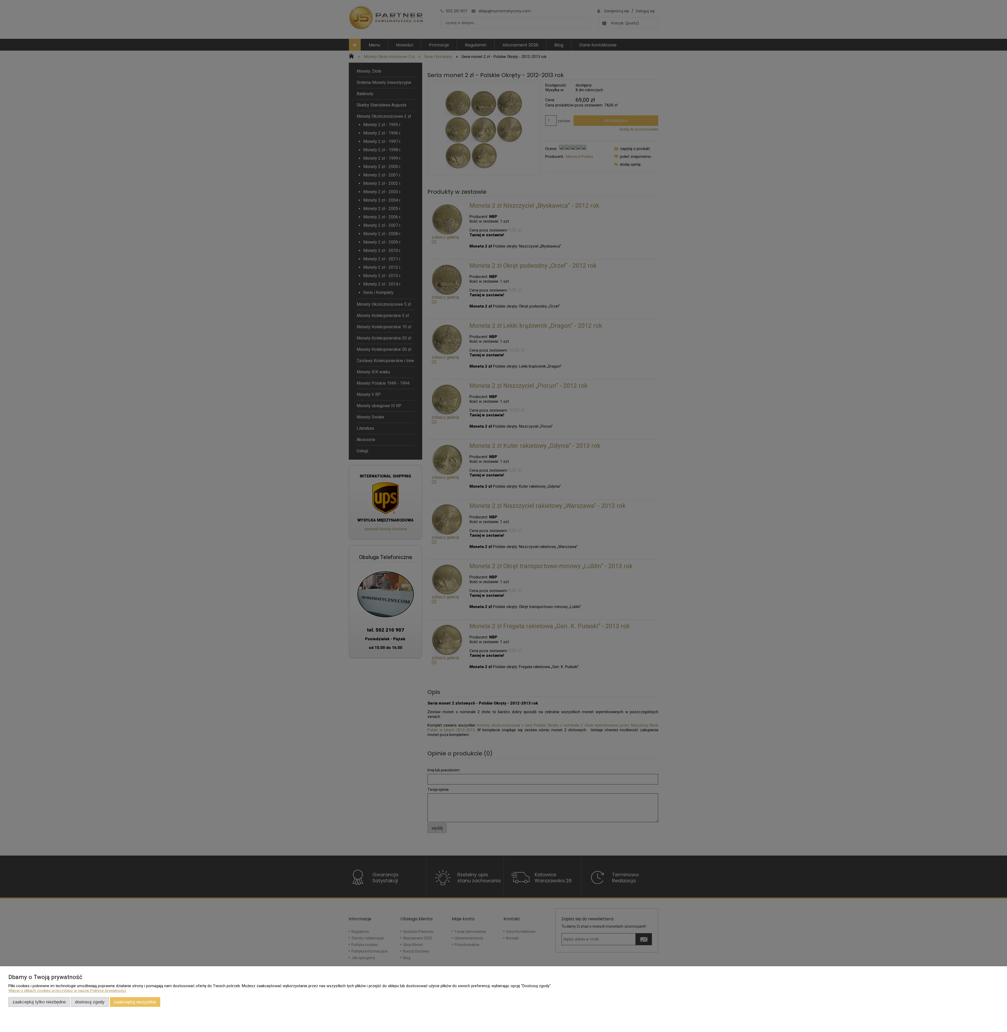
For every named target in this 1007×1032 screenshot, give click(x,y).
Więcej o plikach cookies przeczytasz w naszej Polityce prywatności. (67, 990)
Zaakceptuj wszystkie (135, 1001)
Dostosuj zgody (90, 1001)
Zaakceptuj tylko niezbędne (39, 1001)
